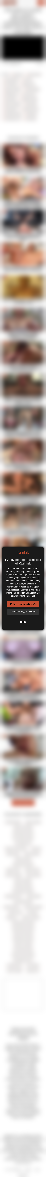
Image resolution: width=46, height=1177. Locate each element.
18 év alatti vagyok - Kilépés (23, 611)
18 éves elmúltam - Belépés (23, 604)
